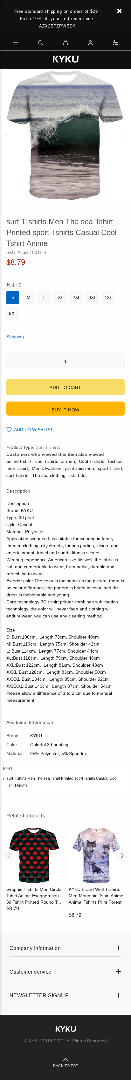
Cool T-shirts (91, 461)
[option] (65, 135)
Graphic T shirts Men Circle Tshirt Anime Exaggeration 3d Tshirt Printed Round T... (33, 896)
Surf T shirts (48, 447)
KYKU (8, 769)
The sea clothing (49, 475)
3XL (92, 297)
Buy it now (65, 409)
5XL (13, 313)
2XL (76, 297)
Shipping (15, 336)
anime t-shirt (18, 461)
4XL (108, 297)
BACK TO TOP (65, 1066)
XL (60, 297)
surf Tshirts (17, 475)
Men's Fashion (46, 468)
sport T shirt (110, 468)
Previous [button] (6, 135)
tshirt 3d (77, 475)
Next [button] (125, 135)
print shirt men (79, 468)
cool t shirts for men (55, 461)
